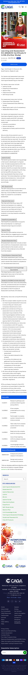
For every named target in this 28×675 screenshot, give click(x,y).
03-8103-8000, (12, 593)
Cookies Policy (5, 635)
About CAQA (5, 609)
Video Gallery (5, 621)
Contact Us (17, 617)
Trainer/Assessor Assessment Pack (11, 255)
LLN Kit (5, 494)
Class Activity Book (8, 502)
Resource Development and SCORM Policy (13, 639)
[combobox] (14, 479)
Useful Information (19, 613)
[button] (26, 7)
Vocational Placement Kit (10, 517)
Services (3, 617)
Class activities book (8, 201)
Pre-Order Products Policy (8, 637)
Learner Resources (8, 492)
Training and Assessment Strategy (13, 515)
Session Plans (6, 230)
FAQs (2, 624)
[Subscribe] (25, 652)
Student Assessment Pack (9, 240)
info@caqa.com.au (15, 595)
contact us (4, 469)
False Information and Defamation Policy (13, 641)
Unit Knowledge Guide (10, 512)
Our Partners (18, 611)
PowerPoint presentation (9, 219)
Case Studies (18, 615)
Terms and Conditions (17, 622)
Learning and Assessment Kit (11, 487)
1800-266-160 (20, 593)
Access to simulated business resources (13, 280)
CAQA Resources (6, 613)
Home (3, 607)
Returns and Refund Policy (8, 631)
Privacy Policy (5, 628)
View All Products (8, 520)
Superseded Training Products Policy (11, 643)
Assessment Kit (7, 489)
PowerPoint (6, 504)
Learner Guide (7, 499)
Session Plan (6, 509)
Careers (16, 607)
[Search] (23, 479)
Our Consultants (5, 611)
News (2, 619)
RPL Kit (5, 497)
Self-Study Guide (8, 507)
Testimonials (5, 615)
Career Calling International (14, 666)
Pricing (16, 609)
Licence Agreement (6, 633)
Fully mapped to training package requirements (14, 268)
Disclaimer (17, 619)
